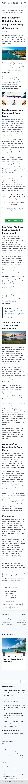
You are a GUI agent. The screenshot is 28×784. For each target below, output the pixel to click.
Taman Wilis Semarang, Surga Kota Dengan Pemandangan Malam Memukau (7, 619)
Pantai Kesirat (6, 119)
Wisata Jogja (15, 607)
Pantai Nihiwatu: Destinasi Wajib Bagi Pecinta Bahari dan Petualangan (13, 659)
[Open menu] (25, 3)
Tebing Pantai (6, 607)
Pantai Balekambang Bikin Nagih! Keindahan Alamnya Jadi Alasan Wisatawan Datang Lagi (13, 724)
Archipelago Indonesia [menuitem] (14, 580)
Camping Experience (8, 604)
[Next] (24, 654)
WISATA (4, 14)
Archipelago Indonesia (8, 601)
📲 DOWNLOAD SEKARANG (14, 220)
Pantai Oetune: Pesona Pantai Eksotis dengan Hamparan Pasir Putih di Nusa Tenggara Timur (15, 693)
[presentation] (14, 646)
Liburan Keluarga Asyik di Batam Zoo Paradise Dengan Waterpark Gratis (21, 619)
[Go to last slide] (4, 654)
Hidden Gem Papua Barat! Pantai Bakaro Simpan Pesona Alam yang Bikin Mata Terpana (13, 715)
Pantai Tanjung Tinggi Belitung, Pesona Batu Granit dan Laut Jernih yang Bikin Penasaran (15, 707)
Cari (3, 679)
